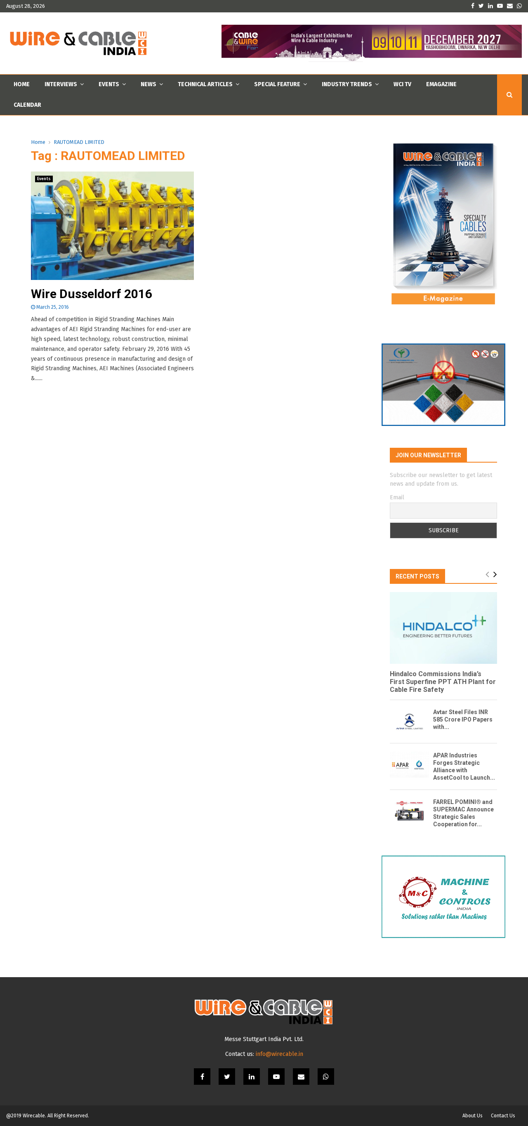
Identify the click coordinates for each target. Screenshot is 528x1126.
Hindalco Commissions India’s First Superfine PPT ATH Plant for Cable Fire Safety (443, 681)
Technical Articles (205, 84)
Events (109, 84)
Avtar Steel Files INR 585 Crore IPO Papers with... (463, 719)
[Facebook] (202, 1076)
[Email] (301, 1076)
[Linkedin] (251, 1076)
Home (22, 84)
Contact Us (503, 1116)
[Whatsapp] (326, 1076)
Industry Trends (347, 84)
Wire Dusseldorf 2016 (91, 294)
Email (397, 497)
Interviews (61, 84)
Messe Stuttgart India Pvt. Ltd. (264, 1039)
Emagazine (441, 84)
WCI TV (402, 84)
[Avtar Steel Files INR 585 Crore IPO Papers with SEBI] (409, 721)
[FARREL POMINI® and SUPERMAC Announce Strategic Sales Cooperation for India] (409, 811)
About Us (472, 1116)
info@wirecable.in (279, 1054)
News (148, 84)
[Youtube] (276, 1076)
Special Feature (277, 84)
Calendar (27, 104)
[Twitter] (227, 1076)
